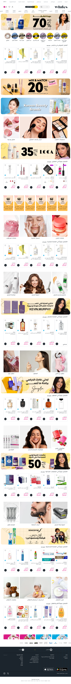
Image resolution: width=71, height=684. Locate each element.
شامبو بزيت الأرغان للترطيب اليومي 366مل (23, 334)
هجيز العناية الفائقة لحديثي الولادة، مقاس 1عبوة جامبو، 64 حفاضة (23, 621)
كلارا (22, 661)
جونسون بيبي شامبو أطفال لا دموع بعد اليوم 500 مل (61, 621)
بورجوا (22, 665)
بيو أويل (21, 656)
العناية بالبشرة (7, 11)
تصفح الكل (49, 161)
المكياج (1, 11)
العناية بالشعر (14, 11)
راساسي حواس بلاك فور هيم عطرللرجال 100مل (23, 413)
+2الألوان (45, 182)
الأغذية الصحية (63, 11)
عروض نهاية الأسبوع (64, 41)
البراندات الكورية (57, 40)
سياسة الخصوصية (34, 658)
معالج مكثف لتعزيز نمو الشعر (49, 334)
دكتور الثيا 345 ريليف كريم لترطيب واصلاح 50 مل (49, 62)
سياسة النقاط (35, 661)
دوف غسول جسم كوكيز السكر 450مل (10, 564)
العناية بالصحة (56, 11)
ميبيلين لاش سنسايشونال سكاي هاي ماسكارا (23, 179)
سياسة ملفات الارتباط (34, 662)
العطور (19, 11)
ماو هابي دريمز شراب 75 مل (49, 488)
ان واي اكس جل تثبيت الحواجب (63, 179)
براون (22, 662)
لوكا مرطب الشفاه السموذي (10, 178)
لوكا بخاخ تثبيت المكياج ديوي (36, 178)
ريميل (22, 663)
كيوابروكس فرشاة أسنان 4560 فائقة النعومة (23, 564)
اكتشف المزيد (14, 40)
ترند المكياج (29, 40)
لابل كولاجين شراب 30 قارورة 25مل (23, 489)
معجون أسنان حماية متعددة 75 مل (61, 564)
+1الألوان (7, 182)
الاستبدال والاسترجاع (34, 659)
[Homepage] (61, 6)
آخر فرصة (50, 40)
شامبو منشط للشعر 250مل (35, 333)
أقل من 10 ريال (36, 40)
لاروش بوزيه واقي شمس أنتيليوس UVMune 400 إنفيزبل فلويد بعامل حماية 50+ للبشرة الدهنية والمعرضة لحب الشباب (9, 62)
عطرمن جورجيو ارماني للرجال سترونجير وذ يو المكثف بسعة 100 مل (48, 413)
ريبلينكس (21, 658)
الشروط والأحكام (35, 656)
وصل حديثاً (22, 40)
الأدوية (51, 11)
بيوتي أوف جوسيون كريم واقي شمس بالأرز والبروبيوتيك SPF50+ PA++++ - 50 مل (61, 62)
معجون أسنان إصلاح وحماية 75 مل (48, 564)
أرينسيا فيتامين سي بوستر (23, 61)
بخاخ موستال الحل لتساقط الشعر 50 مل (10, 334)
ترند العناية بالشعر (43, 41)
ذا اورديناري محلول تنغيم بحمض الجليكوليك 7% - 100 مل (36, 62)
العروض (69, 11)
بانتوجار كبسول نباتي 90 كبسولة (62, 489)
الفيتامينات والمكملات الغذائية (42, 11)
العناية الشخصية (26, 11)
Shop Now (48, 45)
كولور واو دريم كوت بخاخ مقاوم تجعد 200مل (62, 334)
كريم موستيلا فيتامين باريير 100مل (49, 621)
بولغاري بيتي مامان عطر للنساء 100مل (36, 413)
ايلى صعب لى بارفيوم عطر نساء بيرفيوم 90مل (10, 413)
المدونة (66, 658)
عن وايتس (65, 656)
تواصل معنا (51, 658)
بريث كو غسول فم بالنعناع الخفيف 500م (36, 564)
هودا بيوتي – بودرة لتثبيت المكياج (49, 179)
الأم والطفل (33, 11)
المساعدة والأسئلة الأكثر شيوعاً (47, 656)
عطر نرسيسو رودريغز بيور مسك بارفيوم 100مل (62, 413)
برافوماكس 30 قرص (37, 488)
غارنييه (21, 659)
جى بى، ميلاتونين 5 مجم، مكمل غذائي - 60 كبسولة (9, 489)
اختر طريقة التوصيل (30, 6)
